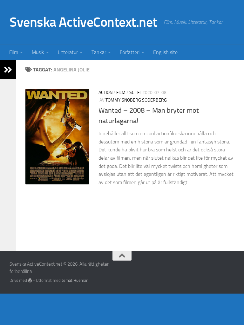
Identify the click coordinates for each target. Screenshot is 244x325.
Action (105, 92)
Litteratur (68, 52)
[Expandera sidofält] (8, 69)
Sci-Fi (134, 92)
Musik (38, 52)
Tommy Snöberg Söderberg (136, 100)
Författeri (129, 52)
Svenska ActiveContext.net (83, 22)
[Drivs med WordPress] (30, 280)
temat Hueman (75, 280)
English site (165, 52)
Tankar (99, 52)
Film (13, 52)
